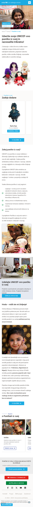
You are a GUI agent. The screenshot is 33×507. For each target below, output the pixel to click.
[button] (29, 2)
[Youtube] (21, 488)
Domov (3, 31)
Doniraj (8, 31)
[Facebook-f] (8, 488)
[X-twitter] (16, 488)
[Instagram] (12, 488)
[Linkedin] (25, 488)
